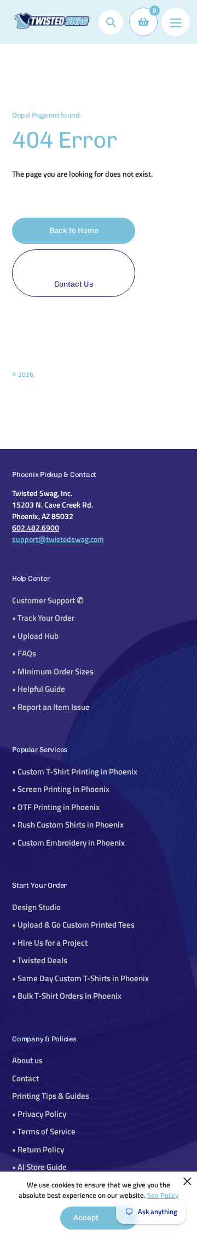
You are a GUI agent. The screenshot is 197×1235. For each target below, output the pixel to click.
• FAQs (24, 653)
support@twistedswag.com (58, 539)
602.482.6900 (35, 527)
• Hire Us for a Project (50, 942)
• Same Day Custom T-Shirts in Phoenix (80, 978)
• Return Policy (38, 1149)
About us (27, 1060)
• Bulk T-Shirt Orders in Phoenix (66, 995)
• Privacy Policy (39, 1114)
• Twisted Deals (39, 960)
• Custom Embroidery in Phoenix (68, 842)
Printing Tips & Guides (50, 1096)
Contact (25, 1078)
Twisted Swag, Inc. (62, 374)
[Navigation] (175, 22)
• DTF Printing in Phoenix (56, 807)
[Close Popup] (187, 1181)
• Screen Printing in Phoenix (60, 789)
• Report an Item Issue (51, 707)
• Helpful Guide (38, 689)
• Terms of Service (44, 1131)
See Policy (162, 1195)
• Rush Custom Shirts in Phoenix (68, 824)
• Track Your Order (43, 617)
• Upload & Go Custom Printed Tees (73, 924)
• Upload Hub (35, 636)
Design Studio (36, 907)
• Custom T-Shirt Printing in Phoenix (74, 771)
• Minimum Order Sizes (53, 671)
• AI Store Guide (39, 1167)
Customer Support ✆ (48, 600)
